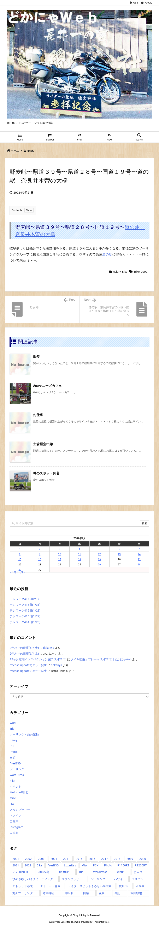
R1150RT (123, 865)
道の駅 (107, 254)
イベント (15, 786)
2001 (15, 858)
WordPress (17, 775)
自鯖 (13, 757)
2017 (104, 858)
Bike (124, 271)
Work (13, 722)
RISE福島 (43, 872)
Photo (14, 751)
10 (59, 554)
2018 (117, 858)
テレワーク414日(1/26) (25, 622)
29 (19, 569)
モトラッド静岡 (50, 886)
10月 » (21, 572)
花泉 (102, 893)
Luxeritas (70, 865)
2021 (15, 865)
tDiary (30, 150)
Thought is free (101, 922)
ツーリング (17, 769)
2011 (66, 858)
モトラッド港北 (22, 886)
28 (139, 564)
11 (79, 554)
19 (99, 559)
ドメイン (15, 815)
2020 (142, 858)
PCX (96, 865)
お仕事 (38, 415)
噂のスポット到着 (46, 473)
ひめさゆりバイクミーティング (32, 879)
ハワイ (118, 879)
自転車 (14, 821)
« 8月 (13, 572)
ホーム (15, 150)
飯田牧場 (136, 893)
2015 (79, 858)
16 (39, 559)
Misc (13, 798)
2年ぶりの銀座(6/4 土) (24, 647)
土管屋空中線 (43, 444)
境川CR (123, 886)
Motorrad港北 (19, 792)
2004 (54, 858)
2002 (144, 271)
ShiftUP (64, 872)
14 (139, 554)
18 (79, 559)
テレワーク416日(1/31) (25, 604)
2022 (28, 865)
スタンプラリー (20, 809)
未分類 (14, 833)
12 (99, 554)
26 (99, 564)
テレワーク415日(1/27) (25, 616)
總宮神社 (48, 893)
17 (59, 559)
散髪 (36, 357)
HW (12, 804)
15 (19, 559)
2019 (129, 858)
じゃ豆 (138, 872)
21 (139, 559)
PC (11, 746)
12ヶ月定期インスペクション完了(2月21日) (38, 659)
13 (119, 554)
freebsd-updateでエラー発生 (28, 665)
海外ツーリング (22, 893)
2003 (41, 858)
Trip (12, 728)
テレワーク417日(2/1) (24, 599)
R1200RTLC (20, 872)
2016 (92, 858)
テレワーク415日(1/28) (25, 610)
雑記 (117, 893)
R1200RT (141, 865)
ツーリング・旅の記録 (24, 734)
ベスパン (137, 879)
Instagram (16, 827)
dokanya (48, 647)
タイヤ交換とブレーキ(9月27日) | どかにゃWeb (101, 659)
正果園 (140, 886)
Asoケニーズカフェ (47, 386)
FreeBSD (15, 763)
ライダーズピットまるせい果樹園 (89, 886)
